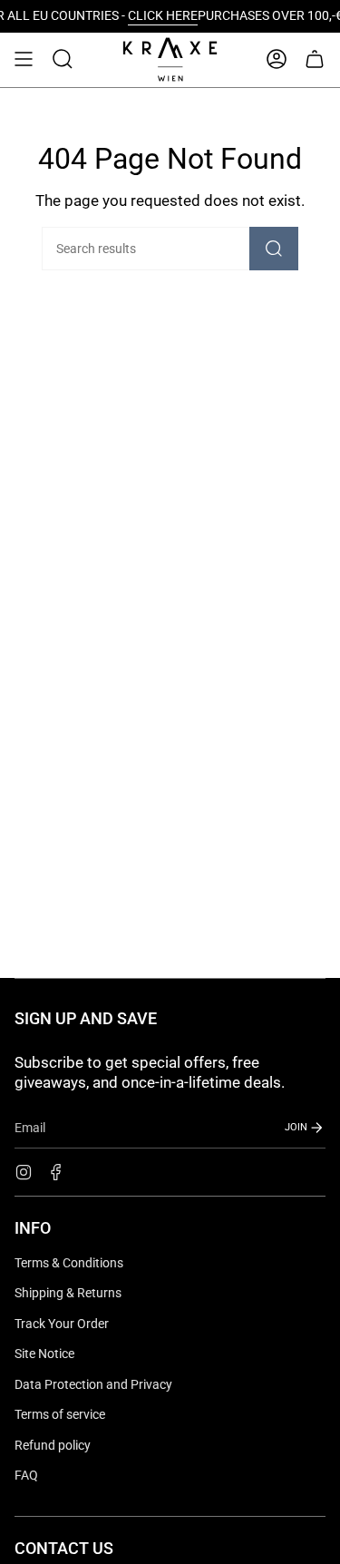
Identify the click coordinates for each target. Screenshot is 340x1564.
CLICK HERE (106, 16)
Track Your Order (62, 1323)
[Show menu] (23, 59)
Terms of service (60, 1414)
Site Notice (44, 1353)
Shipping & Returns (68, 1292)
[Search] (273, 248)
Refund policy (53, 1445)
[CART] (315, 59)
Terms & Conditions (69, 1263)
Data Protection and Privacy (93, 1384)
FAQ (26, 1475)
